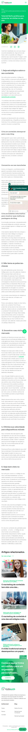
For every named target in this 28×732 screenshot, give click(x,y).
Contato (3, 714)
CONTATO (8, 678)
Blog (2, 9)
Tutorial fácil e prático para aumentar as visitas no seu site (13, 11)
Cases (3, 708)
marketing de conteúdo (8, 97)
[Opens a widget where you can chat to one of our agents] (23, 729)
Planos (3, 711)
